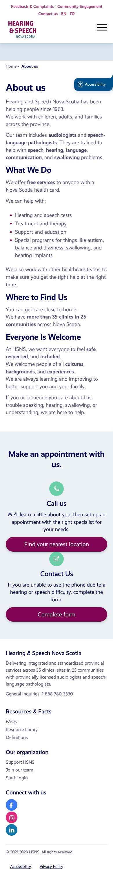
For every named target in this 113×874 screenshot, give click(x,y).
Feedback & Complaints (32, 6)
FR (72, 13)
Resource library (22, 729)
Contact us (48, 13)
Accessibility (20, 866)
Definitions (17, 737)
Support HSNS (20, 762)
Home (11, 66)
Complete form (56, 614)
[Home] (22, 30)
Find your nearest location (56, 544)
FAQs (11, 721)
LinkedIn (11, 830)
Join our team (19, 770)
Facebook (11, 805)
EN (63, 13)
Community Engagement (79, 6)
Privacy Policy (51, 866)
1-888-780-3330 (57, 694)
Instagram (11, 817)
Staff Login (17, 778)
